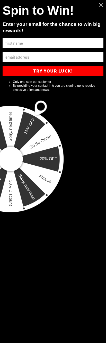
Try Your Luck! (53, 71)
